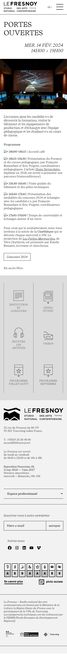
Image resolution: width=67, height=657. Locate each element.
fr (49, 7)
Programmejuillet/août (18, 382)
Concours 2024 (17, 257)
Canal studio (48, 309)
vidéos (48, 343)
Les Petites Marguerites (39, 238)
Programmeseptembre (48, 382)
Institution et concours (18, 307)
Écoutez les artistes (18, 344)
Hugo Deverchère (48, 169)
